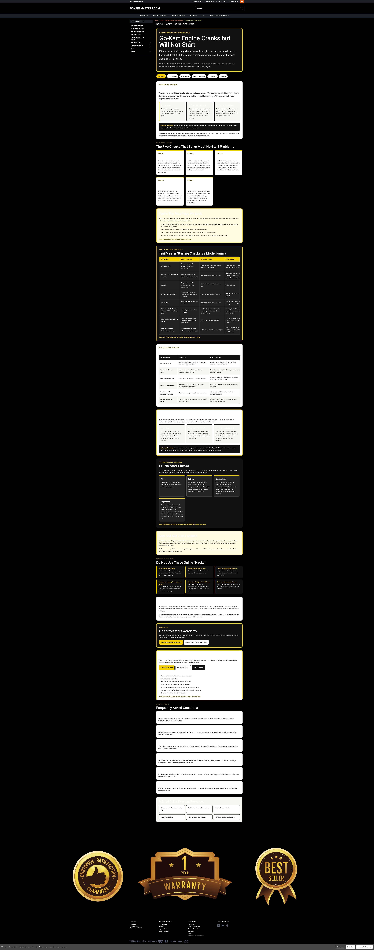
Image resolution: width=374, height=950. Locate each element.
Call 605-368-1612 (183, 667)
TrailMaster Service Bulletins (224, 817)
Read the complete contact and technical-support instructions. (180, 696)
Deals (133, 52)
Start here (161, 76)
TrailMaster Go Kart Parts (137, 39)
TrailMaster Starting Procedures (198, 808)
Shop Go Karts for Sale (160, 16)
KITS (132, 49)
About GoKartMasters (179, 16)
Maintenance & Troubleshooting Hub (171, 809)
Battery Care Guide (167, 817)
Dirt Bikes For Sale (137, 29)
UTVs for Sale (135, 35)
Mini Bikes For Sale (137, 32)
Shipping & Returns (164, 931)
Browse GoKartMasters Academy (196, 642)
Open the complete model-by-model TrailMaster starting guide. (180, 337)
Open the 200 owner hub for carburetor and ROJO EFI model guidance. (182, 524)
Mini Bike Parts (136, 43)
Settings (340, 947)
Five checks (173, 76)
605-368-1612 (198, 1)
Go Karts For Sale (137, 26)
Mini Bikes (193, 16)
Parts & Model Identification (197, 817)
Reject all (350, 947)
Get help (223, 76)
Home (156, 20)
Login (160, 929)
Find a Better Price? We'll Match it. (140, 1)
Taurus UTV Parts (137, 46)
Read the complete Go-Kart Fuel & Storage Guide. (175, 239)
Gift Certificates (163, 924)
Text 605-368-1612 (167, 667)
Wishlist (223, 1)
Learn (204, 16)
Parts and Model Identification (219, 16)
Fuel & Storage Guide (222, 808)
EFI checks (212, 76)
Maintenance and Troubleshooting (174, 20)
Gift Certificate (210, 1)
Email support (198, 667)
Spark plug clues (199, 76)
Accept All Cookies (364, 947)
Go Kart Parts (144, 16)
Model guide (185, 76)
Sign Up (166, 929)
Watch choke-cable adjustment (171, 642)
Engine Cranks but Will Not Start (193, 20)
